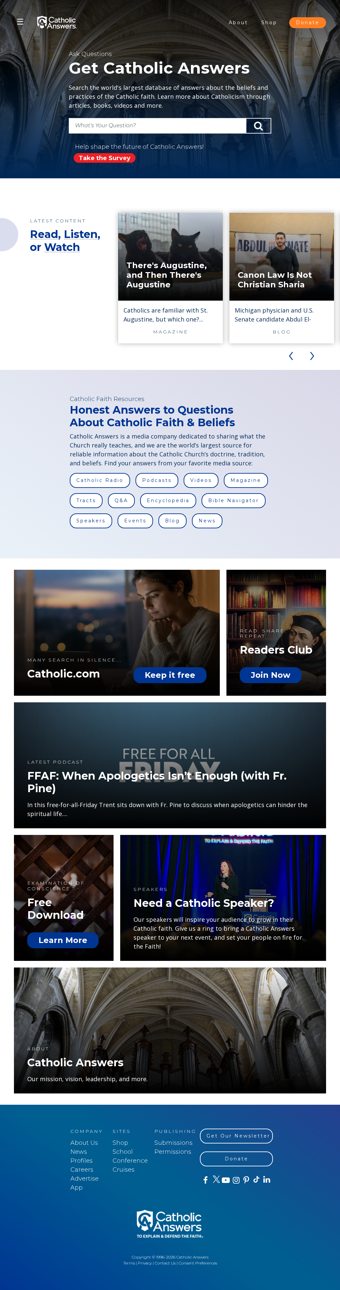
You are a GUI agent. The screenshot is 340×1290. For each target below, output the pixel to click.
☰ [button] (20, 22)
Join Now (270, 675)
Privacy (145, 1263)
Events (135, 521)
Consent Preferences (198, 1263)
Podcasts (157, 480)
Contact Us (165, 1263)
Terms (129, 1263)
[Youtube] (225, 1180)
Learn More (63, 940)
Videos (201, 480)
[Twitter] (215, 1180)
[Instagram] (235, 1180)
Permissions (172, 1151)
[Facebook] (205, 1180)
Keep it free (170, 675)
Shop (269, 23)
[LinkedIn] (266, 1180)
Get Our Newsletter (238, 1136)
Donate (307, 23)
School (123, 1151)
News (207, 521)
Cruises (123, 1169)
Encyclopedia (168, 500)
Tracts (86, 500)
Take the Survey (104, 158)
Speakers (91, 521)
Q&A (121, 500)
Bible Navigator (233, 500)
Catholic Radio (100, 480)
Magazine (245, 480)
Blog (172, 521)
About (238, 23)
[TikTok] (256, 1180)
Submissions (173, 1142)
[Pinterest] (246, 1180)
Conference (130, 1160)
